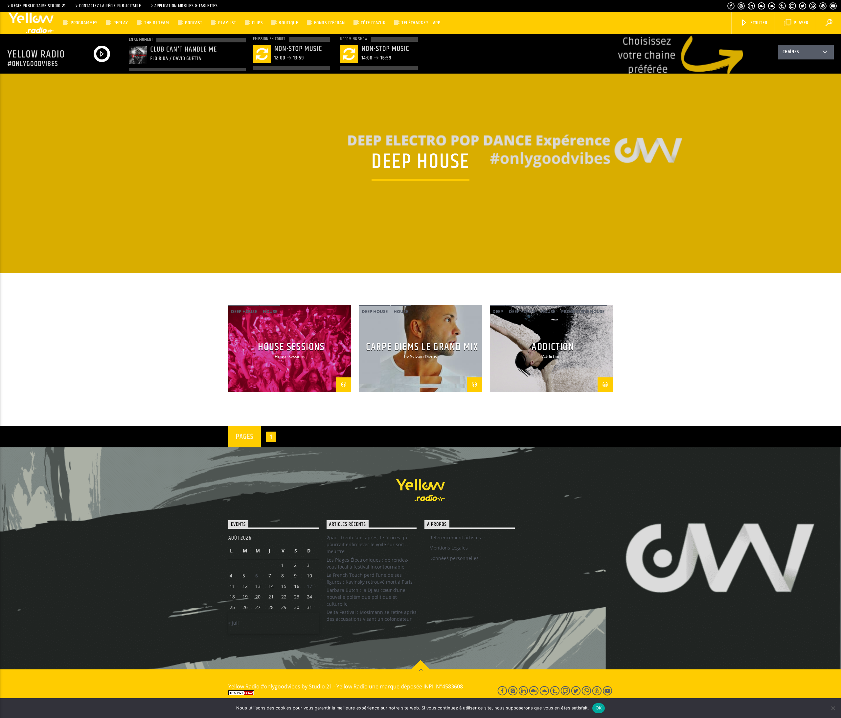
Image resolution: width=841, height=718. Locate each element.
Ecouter (758, 23)
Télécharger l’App (421, 23)
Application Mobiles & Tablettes (185, 6)
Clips (257, 23)
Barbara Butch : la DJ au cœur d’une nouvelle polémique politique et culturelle (366, 597)
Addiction (553, 347)
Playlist (227, 23)
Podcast (193, 23)
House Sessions (291, 347)
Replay (120, 23)
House (270, 311)
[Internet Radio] (355, 692)
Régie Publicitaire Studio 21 (38, 6)
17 (309, 586)
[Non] (833, 708)
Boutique (288, 23)
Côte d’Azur (373, 23)
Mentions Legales (448, 548)
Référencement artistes (455, 537)
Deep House (244, 311)
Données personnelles (454, 558)
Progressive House (582, 311)
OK (599, 707)
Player (800, 23)
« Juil (233, 623)
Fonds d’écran (329, 23)
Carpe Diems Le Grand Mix (422, 347)
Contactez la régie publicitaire (110, 6)
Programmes (84, 23)
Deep (497, 311)
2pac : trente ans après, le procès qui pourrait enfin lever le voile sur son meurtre (368, 544)
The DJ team (156, 23)
